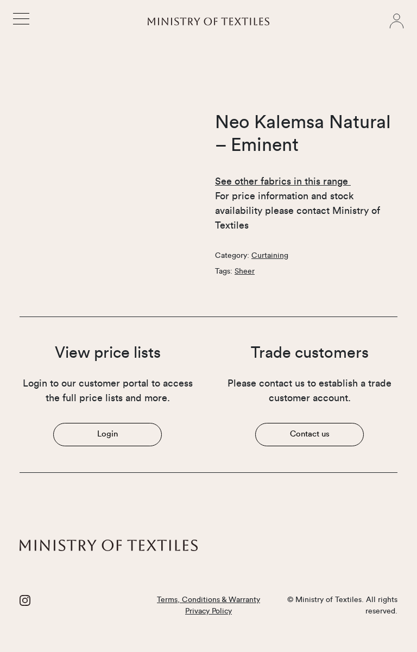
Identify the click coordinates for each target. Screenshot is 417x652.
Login (107, 434)
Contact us (310, 434)
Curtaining (269, 255)
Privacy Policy (208, 611)
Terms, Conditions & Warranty (208, 600)
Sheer (245, 271)
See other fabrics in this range (283, 181)
